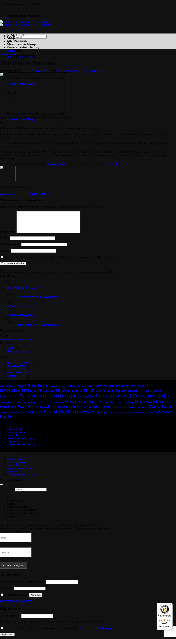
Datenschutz (14, 429)
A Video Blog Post (21, 315)
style (21, 340)
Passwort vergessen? (17, 600)
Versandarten (15, 435)
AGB (9, 426)
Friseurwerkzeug (24, 402)
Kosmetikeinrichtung (23, 47)
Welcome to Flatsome (23, 287)
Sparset (34, 412)
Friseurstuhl (149, 396)
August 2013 (16, 375)
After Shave (8, 386)
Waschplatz (131, 413)
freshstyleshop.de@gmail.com (79, 71)
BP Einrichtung (98, 391)
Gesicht (60, 402)
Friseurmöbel (84, 396)
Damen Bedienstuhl (147, 390)
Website (5, 250)
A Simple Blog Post (22, 306)
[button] (15, 50)
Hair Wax (17, 406)
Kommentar (8, 232)
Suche (11, 489)
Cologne (123, 391)
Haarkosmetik (83, 401)
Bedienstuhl (70, 391)
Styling (68, 411)
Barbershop (99, 386)
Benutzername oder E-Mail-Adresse (22, 581)
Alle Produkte (17, 41)
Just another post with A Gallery (25, 193)
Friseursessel (114, 396)
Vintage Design (94, 412)
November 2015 (19, 363)
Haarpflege (109, 402)
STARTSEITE (17, 34)
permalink (111, 164)
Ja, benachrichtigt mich (13, 565)
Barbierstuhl (45, 391)
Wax (154, 412)
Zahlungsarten (16, 432)
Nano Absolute (112, 406)
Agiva (22, 386)
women (28, 340)
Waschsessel (145, 413)
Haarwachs (148, 401)
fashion (14, 340)
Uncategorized (8, 54)
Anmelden (36, 595)
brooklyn (5, 340)
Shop (11, 38)
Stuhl (50, 411)
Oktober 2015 (17, 366)
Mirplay (95, 406)
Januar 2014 (16, 369)
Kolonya (59, 406)
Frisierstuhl (46, 402)
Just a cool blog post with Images (33, 324)
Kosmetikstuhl (77, 406)
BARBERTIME (16, 390)
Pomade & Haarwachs (136, 407)
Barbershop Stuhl (130, 386)
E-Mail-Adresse (10, 244)
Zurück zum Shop (20, 119)
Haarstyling (125, 402)
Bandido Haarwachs (58, 386)
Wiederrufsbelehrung (20, 438)
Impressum (14, 441)
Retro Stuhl (160, 406)
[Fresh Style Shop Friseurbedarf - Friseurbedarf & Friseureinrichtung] (26, 23)
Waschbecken (116, 413)
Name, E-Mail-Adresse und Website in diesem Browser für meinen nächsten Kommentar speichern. (64, 257)
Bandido (37, 385)
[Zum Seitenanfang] (1, 484)
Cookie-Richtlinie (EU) (21, 444)
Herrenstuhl (40, 406)
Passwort (6, 588)
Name (4, 238)
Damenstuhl (9, 396)
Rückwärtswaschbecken (13, 413)
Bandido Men (78, 386)
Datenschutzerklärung (95, 628)
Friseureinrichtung (21, 44)
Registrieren (7, 634)
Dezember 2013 (19, 372)
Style (11, 348)
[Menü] (170, 605)
